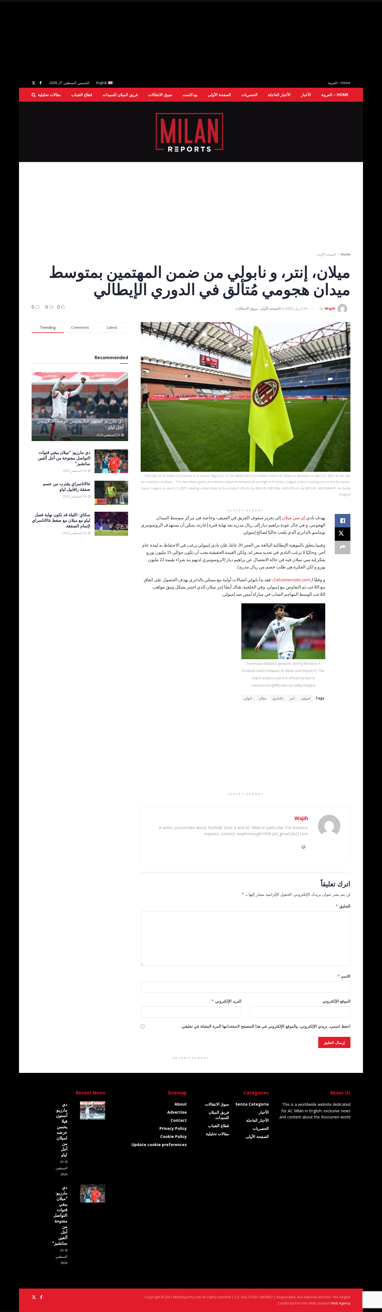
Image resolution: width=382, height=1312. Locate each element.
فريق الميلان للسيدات (120, 94)
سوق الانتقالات (160, 94)
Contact (179, 1120)
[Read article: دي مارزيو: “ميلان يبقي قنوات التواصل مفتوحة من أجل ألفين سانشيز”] (111, 461)
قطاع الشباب (81, 94)
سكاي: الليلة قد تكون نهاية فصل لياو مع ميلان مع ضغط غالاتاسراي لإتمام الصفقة (61, 520)
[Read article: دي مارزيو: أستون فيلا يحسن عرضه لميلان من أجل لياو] (80, 406)
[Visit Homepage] (191, 132)
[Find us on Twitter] (34, 83)
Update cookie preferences (159, 1144)
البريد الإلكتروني (226, 1001)
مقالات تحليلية (49, 94)
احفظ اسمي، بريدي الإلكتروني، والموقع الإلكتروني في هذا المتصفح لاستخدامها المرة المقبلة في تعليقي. (265, 1026)
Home (345, 254)
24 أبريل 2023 (296, 308)
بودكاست (190, 94)
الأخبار (306, 94)
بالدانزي (277, 698)
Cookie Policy (173, 1136)
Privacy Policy (173, 1128)
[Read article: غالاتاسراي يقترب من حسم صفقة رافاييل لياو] (111, 493)
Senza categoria (252, 1104)
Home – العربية (339, 82)
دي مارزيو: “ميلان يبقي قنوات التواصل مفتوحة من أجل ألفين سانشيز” (64, 457)
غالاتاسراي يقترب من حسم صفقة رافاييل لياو (66, 486)
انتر (292, 698)
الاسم (343, 976)
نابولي (248, 698)
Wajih (330, 308)
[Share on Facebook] (342, 520)
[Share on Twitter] (342, 534)
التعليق (342, 906)
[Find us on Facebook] (40, 83)
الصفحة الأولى (219, 94)
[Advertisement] (214, 39)
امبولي (305, 698)
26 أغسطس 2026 (108, 435)
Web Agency (340, 1303)
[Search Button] (34, 95)
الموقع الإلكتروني (336, 1001)
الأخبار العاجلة (279, 94)
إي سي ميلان (293, 517)
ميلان (262, 698)
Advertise (177, 1112)
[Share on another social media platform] (342, 547)
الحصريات (249, 94)
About (181, 1104)
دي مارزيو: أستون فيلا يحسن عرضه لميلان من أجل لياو (61, 1129)
